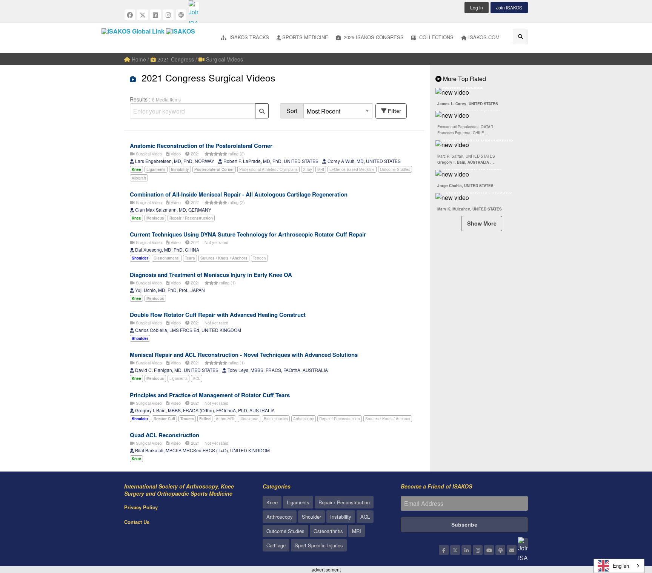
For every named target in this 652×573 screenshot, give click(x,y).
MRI (320, 169)
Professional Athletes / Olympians (268, 169)
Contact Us (136, 521)
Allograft (139, 178)
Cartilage (276, 545)
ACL (196, 378)
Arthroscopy (303, 418)
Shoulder (311, 516)
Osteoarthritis (328, 531)
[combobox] (619, 566)
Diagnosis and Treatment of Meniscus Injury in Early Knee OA (211, 274)
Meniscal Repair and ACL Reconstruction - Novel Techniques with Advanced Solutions (244, 354)
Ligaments (178, 378)
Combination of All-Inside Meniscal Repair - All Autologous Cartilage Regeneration (239, 194)
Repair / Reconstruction (339, 418)
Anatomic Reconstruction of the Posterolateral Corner (201, 145)
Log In (476, 7)
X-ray (307, 169)
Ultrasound (249, 418)
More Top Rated (463, 78)
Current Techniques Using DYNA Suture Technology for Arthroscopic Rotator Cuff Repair (248, 234)
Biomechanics (276, 418)
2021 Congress (175, 59)
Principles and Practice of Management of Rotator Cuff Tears (210, 395)
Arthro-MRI (225, 418)
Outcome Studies (395, 169)
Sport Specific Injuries (319, 545)
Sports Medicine (305, 37)
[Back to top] (627, 525)
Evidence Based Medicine (352, 169)
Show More (482, 223)
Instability (340, 516)
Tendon (259, 258)
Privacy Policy (141, 507)
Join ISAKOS (509, 7)
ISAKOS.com (484, 37)
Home (138, 59)
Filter (394, 111)
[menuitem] (245, 38)
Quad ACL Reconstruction (164, 435)
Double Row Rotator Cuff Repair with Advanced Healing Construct (218, 314)
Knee (272, 502)
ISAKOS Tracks (248, 37)
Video (175, 154)
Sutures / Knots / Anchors (387, 418)
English (621, 565)
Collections (436, 37)
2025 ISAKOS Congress (373, 37)
